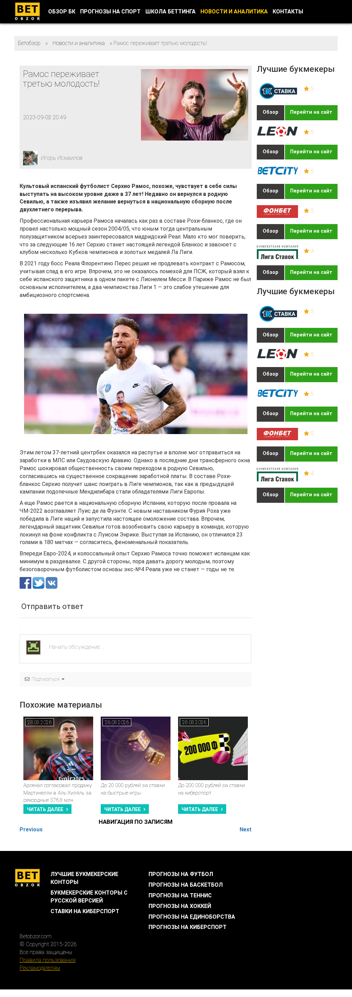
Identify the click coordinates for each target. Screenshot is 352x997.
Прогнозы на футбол (180, 874)
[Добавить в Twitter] (39, 582)
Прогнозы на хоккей (179, 906)
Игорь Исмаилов (61, 158)
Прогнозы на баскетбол (185, 885)
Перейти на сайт (311, 112)
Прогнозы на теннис (180, 895)
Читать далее (45, 809)
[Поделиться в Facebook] (26, 582)
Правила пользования (48, 960)
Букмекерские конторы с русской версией (89, 896)
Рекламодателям (40, 968)
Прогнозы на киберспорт (187, 927)
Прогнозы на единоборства (191, 916)
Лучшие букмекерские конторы (84, 878)
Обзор (270, 112)
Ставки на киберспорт (85, 911)
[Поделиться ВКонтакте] (51, 582)
